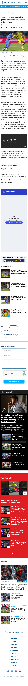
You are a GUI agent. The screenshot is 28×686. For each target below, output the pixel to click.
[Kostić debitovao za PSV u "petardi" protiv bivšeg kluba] (5, 608)
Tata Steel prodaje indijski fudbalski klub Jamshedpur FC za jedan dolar (18, 446)
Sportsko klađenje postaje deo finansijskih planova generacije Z (18, 455)
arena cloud (14, 644)
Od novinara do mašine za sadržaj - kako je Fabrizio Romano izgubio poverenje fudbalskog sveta (12, 418)
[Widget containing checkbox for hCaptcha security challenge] (15, 373)
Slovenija (13, 327)
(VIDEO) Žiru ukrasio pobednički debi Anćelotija (17, 597)
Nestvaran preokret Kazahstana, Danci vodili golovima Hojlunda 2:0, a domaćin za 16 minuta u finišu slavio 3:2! (18, 311)
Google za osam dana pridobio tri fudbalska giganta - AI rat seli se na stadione (19, 437)
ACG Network (14, 650)
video (14, 641)
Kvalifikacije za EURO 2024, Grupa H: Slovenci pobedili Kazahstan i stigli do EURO (18, 284)
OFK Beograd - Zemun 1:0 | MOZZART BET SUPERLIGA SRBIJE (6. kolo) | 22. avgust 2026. (19, 522)
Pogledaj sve (21, 392)
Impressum (14, 647)
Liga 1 (12, 593)
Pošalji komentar (14, 381)
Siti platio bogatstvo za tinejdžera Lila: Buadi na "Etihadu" (18, 620)
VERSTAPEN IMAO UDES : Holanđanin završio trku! (10, 501)
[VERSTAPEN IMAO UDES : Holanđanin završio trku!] (14, 488)
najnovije (14, 638)
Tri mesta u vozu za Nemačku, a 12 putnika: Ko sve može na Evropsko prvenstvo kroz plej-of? (19, 271)
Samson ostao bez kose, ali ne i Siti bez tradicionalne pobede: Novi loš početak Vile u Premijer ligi (14, 587)
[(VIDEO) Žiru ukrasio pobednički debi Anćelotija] (5, 597)
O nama (14, 653)
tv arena (7, 676)
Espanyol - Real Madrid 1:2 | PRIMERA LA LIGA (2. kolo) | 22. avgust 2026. (18, 510)
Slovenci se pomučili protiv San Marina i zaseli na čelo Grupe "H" (18, 298)
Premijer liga (5, 581)
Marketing (14, 662)
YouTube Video (7, 478)
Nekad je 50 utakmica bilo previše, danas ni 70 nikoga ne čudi (18, 464)
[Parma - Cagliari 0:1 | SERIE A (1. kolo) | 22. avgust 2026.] (5, 532)
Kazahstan (5, 330)
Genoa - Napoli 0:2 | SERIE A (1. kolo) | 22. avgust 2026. (18, 544)
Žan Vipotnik (6, 338)
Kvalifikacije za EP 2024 (9, 334)
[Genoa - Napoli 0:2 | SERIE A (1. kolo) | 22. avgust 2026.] (5, 544)
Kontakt (14, 665)
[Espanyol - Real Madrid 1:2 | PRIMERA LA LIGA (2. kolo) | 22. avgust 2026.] (5, 510)
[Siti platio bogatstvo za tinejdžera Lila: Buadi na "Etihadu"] (5, 620)
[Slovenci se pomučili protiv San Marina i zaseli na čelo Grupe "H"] (5, 300)
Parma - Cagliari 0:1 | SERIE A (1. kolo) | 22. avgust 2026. (17, 532)
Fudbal (4, 561)
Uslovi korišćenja (14, 659)
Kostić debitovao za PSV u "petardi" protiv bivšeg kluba (18, 610)
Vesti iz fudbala (7, 13)
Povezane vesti (7, 267)
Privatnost (14, 656)
